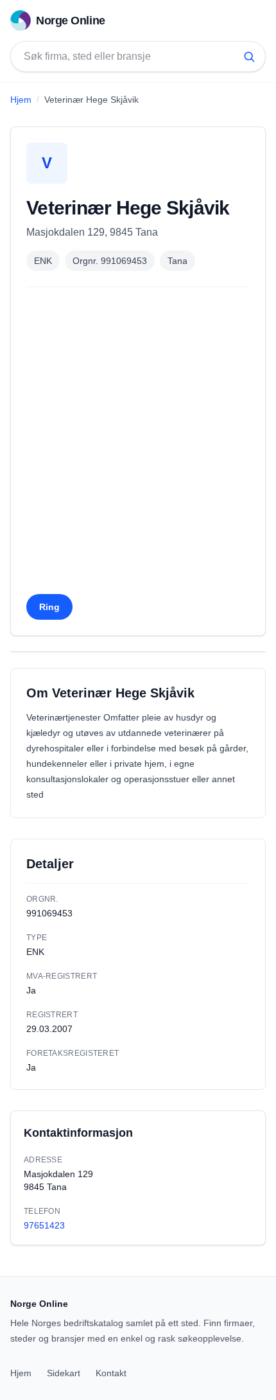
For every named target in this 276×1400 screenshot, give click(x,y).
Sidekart (63, 1373)
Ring (49, 607)
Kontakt (111, 1373)
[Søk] (249, 56)
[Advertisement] (138, 444)
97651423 (44, 1225)
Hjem (20, 99)
